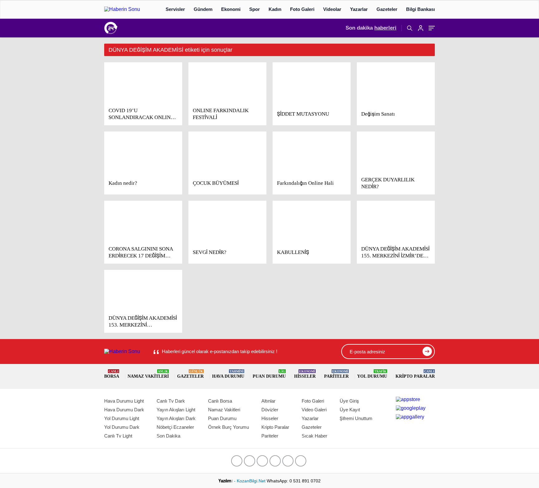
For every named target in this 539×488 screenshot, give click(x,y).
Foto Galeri (302, 9)
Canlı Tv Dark (171, 401)
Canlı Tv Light (118, 435)
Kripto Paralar (415, 374)
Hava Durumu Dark (124, 409)
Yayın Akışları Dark (176, 418)
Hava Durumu (228, 374)
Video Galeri (314, 409)
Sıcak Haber (314, 435)
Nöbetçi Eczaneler (175, 427)
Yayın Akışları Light (176, 409)
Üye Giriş (349, 401)
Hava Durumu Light (124, 401)
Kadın (275, 9)
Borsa (111, 374)
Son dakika (371, 28)
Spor (254, 9)
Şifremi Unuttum (356, 418)
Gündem (203, 9)
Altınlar (268, 401)
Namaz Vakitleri (148, 374)
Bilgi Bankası (420, 9)
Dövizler (269, 409)
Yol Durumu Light (121, 418)
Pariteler (336, 374)
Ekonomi (230, 9)
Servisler (175, 9)
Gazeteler (386, 9)
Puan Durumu (269, 374)
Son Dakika (168, 435)
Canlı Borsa (220, 401)
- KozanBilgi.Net (250, 480)
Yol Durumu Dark (121, 427)
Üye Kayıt (350, 409)
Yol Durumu (372, 374)
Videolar (332, 9)
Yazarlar (359, 9)
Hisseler (305, 374)
